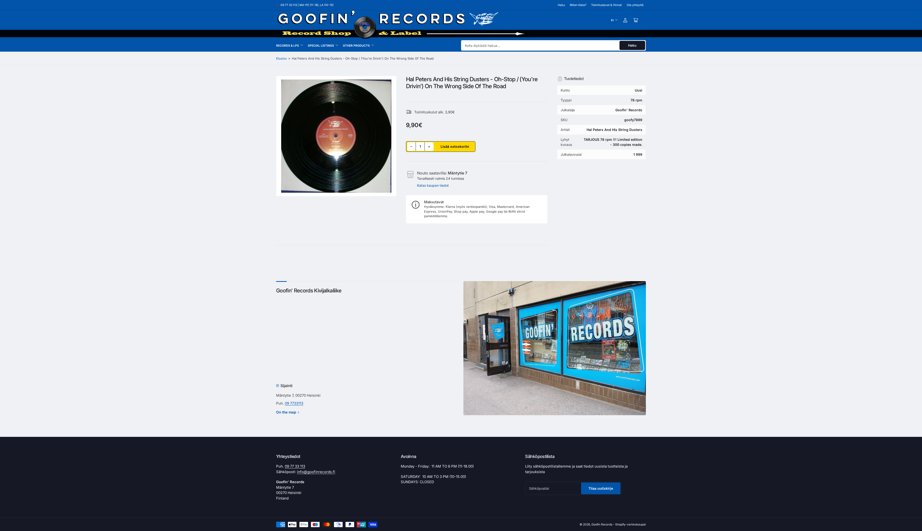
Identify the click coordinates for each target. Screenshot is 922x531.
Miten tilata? (578, 5)
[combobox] (553, 45)
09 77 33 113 (295, 466)
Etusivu (281, 58)
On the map (286, 412)
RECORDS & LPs (287, 45)
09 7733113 (294, 403)
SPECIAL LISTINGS (321, 45)
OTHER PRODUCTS (356, 45)
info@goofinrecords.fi (316, 471)
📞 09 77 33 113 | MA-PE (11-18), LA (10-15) (305, 5)
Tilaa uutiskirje (600, 488)
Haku (561, 5)
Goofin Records (601, 524)
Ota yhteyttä (635, 5)
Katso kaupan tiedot (433, 185)
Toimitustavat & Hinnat (606, 5)
